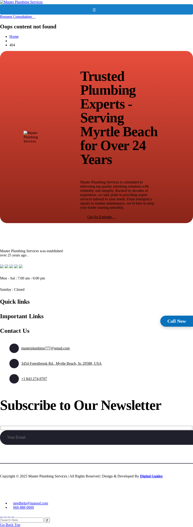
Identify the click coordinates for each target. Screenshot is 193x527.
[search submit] (47, 520)
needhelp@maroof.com (30, 503)
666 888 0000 (23, 507)
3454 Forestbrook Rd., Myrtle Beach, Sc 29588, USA (61, 363)
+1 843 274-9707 (34, 379)
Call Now (176, 321)
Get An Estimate (100, 217)
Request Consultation (16, 17)
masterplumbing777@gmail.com (45, 348)
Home (14, 37)
